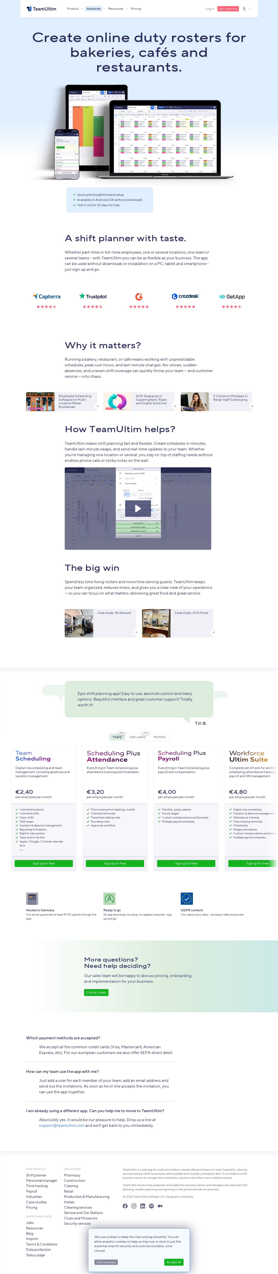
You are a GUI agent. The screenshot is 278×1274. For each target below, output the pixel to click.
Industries (93, 9)
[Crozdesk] (185, 298)
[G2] (139, 298)
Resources (116, 9)
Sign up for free (228, 8)
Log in (209, 9)
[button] (138, 508)
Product (73, 9)
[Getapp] (231, 298)
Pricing (136, 9)
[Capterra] (46, 298)
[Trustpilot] (92, 298)
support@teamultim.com (61, 1125)
